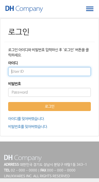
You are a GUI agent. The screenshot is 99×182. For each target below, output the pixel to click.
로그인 (49, 106)
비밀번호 (14, 84)
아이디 (13, 63)
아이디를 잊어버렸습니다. (26, 119)
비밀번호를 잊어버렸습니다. (28, 127)
